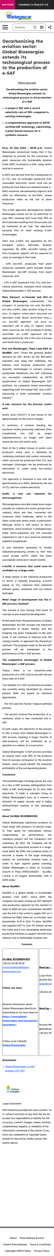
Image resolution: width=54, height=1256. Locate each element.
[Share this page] (50, 27)
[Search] (34, 27)
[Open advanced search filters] (41, 27)
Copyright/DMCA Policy (18, 1250)
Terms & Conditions (40, 1244)
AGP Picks (7, 4)
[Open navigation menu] (5, 27)
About (13, 1238)
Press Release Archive (32, 1238)
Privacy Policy (41, 1250)
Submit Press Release (15, 1244)
